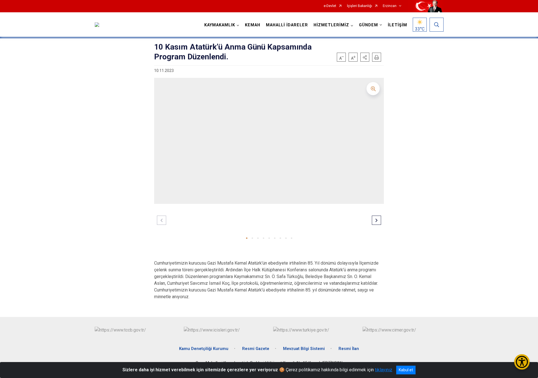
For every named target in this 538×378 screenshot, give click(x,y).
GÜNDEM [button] (368, 25)
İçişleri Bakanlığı (359, 6)
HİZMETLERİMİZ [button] (331, 25)
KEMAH (252, 25)
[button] (364, 57)
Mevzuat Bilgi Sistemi (304, 348)
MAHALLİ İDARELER (287, 25)
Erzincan (389, 6)
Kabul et (406, 370)
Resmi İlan (348, 348)
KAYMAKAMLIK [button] (219, 25)
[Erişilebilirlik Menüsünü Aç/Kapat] (522, 362)
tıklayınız (383, 369)
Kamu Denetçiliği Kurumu (203, 348)
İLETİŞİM (397, 25)
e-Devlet (330, 6)
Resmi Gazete (255, 348)
